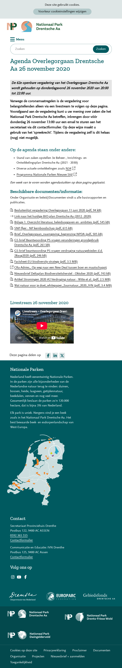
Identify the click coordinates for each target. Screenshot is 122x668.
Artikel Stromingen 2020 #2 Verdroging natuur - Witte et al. (62, 279)
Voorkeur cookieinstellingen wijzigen (62, 11)
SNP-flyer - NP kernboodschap (43, 228)
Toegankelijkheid (21, 662)
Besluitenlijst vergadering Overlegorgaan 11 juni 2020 (57, 210)
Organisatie (18, 656)
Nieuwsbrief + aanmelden (68, 656)
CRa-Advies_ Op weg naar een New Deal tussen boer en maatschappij (60, 267)
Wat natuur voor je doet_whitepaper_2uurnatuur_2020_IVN (63, 285)
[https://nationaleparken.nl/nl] (35, 504)
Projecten (38, 656)
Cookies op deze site (23, 650)
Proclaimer (79, 650)
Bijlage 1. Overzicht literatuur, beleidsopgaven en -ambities (62, 222)
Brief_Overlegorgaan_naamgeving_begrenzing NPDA (58, 234)
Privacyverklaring (55, 650)
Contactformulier (21, 540)
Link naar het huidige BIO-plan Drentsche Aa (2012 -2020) (52, 216)
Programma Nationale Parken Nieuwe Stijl (47, 174)
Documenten (101, 650)
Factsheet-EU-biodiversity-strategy (46, 261)
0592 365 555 (19, 535)
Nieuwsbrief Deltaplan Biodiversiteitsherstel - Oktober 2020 (62, 273)
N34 (70, 168)
